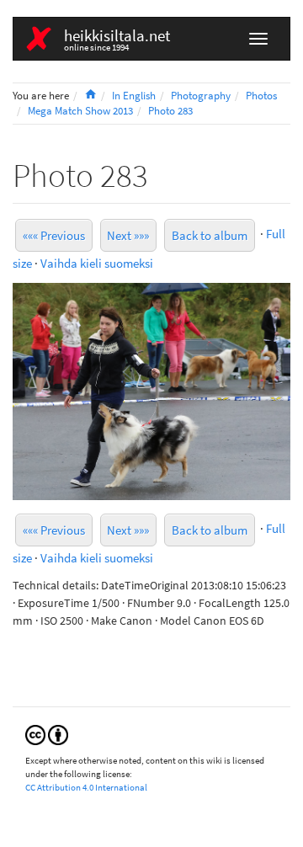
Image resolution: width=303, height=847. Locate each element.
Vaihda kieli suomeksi (96, 263)
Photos (261, 95)
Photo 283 (170, 111)
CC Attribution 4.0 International (86, 787)
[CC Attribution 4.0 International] (46, 734)
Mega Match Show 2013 (80, 111)
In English (134, 95)
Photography (201, 95)
